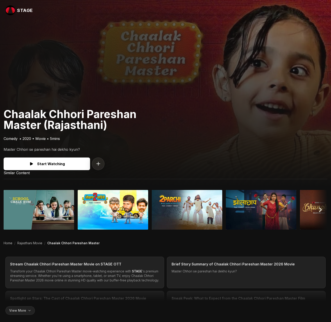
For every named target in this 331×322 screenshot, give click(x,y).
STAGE (107, 264)
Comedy (11, 138)
